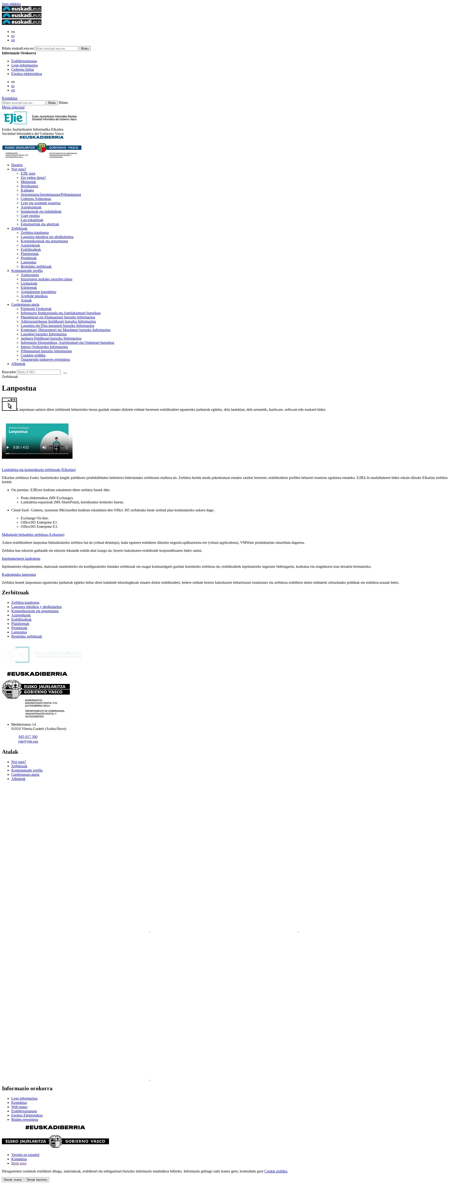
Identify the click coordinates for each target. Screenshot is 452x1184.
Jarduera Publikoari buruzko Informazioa (51, 338)
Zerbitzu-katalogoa (35, 233)
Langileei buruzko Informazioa (44, 334)
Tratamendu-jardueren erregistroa (45, 359)
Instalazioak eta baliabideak (41, 211)
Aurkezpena (30, 275)
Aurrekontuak (31, 207)
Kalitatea (27, 190)
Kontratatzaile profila (27, 271)
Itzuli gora (18, 1163)
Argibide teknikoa (34, 296)
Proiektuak (29, 258)
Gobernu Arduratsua (36, 199)
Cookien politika (33, 355)
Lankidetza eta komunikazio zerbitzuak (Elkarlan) (39, 470)
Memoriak (28, 182)
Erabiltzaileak (31, 249)
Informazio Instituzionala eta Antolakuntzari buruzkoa (61, 313)
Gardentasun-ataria (25, 304)
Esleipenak (29, 288)
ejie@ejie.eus (28, 741)
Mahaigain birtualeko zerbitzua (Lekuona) (33, 535)
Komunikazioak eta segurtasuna (44, 241)
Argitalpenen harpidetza (38, 292)
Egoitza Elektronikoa (27, 1115)
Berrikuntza (29, 186)
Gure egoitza (30, 216)
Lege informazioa (24, 1098)
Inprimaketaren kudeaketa (21, 559)
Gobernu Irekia (22, 69)
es (12, 36)
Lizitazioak (29, 283)
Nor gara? (18, 169)
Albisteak (18, 364)
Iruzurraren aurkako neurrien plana (46, 279)
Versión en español (25, 1155)
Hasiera (17, 165)
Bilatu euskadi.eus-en (18, 48)
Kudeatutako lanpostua (19, 574)
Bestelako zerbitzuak (36, 266)
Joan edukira (11, 4)
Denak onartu (13, 1179)
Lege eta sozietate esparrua (41, 203)
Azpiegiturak (30, 245)
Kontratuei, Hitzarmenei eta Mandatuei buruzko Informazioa (65, 330)
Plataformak (30, 254)
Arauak (26, 300)
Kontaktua (9, 98)
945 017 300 (28, 737)
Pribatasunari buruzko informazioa (46, 351)
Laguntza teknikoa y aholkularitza (36, 607)
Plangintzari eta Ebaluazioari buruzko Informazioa (58, 317)
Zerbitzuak (19, 228)
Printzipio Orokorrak (36, 309)
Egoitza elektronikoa (26, 74)
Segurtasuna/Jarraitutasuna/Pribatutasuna (51, 194)
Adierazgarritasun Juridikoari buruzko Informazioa (58, 321)
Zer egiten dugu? (33, 178)
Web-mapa (19, 1107)
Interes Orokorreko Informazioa (44, 347)
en (13, 40)
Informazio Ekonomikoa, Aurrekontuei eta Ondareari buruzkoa (67, 343)
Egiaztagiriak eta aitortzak (40, 224)
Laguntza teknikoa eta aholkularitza (47, 237)
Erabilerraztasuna (24, 61)
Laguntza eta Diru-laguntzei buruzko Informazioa (57, 326)
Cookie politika (275, 1171)
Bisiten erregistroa (24, 1119)
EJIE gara (28, 173)
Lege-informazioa (24, 65)
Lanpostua (28, 262)
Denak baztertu (37, 1179)
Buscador (9, 372)
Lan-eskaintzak (32, 220)
